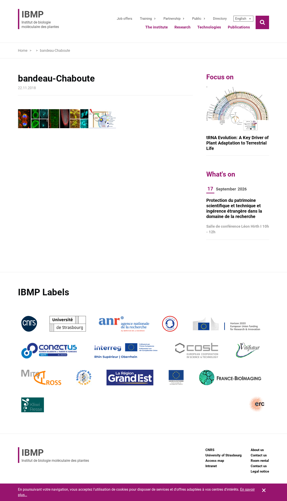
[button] (243, 19)
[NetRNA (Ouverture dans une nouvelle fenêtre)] (84, 377)
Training (146, 19)
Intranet (211, 466)
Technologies (209, 27)
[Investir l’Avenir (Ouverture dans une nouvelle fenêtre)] (170, 323)
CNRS (209, 450)
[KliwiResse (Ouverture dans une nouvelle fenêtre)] (32, 404)
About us (257, 450)
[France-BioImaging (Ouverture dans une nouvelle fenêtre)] (230, 377)
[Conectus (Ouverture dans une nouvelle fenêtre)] (49, 350)
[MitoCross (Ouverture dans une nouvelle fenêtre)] (41, 377)
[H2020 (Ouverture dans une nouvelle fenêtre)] (225, 323)
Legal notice (260, 471)
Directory (220, 19)
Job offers (124, 19)
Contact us (259, 455)
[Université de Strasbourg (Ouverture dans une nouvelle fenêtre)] (68, 323)
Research (182, 27)
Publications (239, 27)
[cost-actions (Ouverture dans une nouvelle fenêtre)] (196, 350)
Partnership (171, 19)
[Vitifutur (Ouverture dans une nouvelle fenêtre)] (248, 350)
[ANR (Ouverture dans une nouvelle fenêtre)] (124, 323)
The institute (156, 27)
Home (22, 50)
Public (196, 19)
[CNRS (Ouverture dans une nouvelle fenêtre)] (29, 323)
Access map (214, 461)
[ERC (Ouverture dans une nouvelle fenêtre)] (257, 404)
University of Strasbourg (223, 455)
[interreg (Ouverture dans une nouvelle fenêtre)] (125, 350)
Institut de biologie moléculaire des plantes (40, 19)
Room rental (260, 461)
